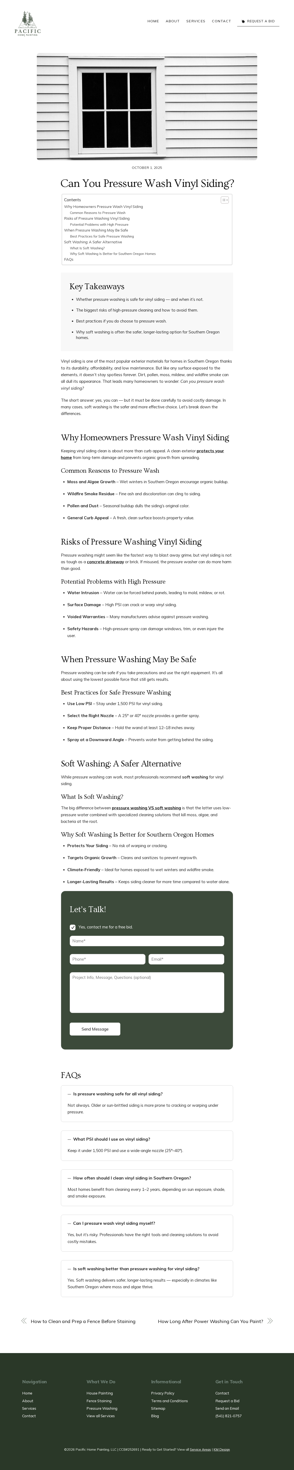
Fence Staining (99, 1401)
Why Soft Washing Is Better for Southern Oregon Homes (113, 253)
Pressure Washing (102, 1408)
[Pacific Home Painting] (27, 23)
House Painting (100, 1393)
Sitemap (158, 1408)
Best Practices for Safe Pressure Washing (102, 236)
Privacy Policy (162, 1393)
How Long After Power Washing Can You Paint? (210, 1321)
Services (196, 21)
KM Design (222, 1449)
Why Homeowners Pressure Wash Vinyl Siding (103, 206)
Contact (221, 21)
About (173, 21)
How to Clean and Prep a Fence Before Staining (83, 1321)
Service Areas (200, 1449)
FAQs (68, 259)
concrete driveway (105, 561)
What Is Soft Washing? (87, 248)
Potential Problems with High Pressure (99, 224)
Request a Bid (260, 21)
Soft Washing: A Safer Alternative (93, 242)
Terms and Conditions (169, 1401)
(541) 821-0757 (228, 1416)
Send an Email (227, 1408)
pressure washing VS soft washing (146, 807)
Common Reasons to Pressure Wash (97, 212)
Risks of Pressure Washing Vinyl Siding (97, 218)
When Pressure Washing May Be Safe (96, 230)
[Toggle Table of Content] (223, 200)
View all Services (101, 1416)
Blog (155, 1416)
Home (153, 21)
